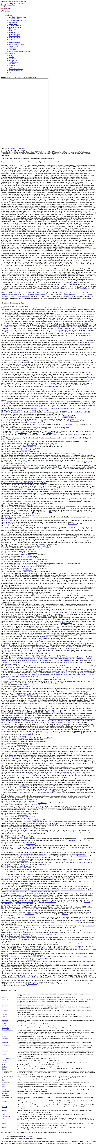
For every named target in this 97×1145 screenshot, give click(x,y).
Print (19, 77)
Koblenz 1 (23, 712)
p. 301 (74, 282)
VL (72, 336)
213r (22, 719)
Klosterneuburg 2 (30, 934)
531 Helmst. (64, 265)
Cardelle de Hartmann (52, 386)
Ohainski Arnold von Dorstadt (79, 293)
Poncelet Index (78, 412)
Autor (10, 55)
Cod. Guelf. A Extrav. (64, 282)
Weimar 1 (65, 691)
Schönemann (5, 293)
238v (25, 719)
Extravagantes (13, 24)
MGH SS (15, 633)
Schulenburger (13, 39)
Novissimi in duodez (15, 37)
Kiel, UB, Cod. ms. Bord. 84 (47, 902)
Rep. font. (92, 325)
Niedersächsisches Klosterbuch (10, 294)
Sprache (11, 67)
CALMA (21, 327)
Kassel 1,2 (70, 647)
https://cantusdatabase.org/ (24, 1018)
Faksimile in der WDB (29, 77)
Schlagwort (12, 65)
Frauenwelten (25, 296)
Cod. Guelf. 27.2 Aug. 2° (58, 286)
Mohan (80, 333)
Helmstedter (12, 29)
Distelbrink (28, 336)
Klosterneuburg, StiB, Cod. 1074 (49, 934)
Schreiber (11, 57)
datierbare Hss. (13, 60)
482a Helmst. (54, 265)
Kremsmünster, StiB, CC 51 (77, 840)
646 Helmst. (4, 330)
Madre (43, 336)
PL (55, 325)
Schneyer (76, 325)
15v (68, 286)
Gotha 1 (91, 245)
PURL (10, 8)
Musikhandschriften (14, 42)
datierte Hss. (12, 58)
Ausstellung (12, 74)
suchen (30, 1137)
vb (10, 719)
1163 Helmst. (16, 719)
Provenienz (12, 63)
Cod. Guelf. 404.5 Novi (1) (66, 379)
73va (74, 635)
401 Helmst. (83, 328)
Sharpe (6, 327)
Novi (10, 30)
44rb (7, 719)
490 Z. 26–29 (52, 772)
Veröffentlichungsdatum (16, 69)
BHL (46, 410)
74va (66, 635)
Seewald (19, 369)
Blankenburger (13, 22)
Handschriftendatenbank (8, 5)
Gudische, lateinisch (15, 27)
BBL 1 (92, 336)
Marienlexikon (58, 336)
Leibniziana (12, 48)
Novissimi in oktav (14, 36)
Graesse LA (42, 854)
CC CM (43, 357)
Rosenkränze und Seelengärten (36, 294)
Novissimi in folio (14, 32)
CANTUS (64, 623)
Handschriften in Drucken (16, 44)
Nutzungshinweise (60, 1143)
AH (90, 726)
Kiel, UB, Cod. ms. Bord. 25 (54, 710)
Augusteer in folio (14, 19)
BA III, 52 (83, 288)
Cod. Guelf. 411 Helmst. (42, 265)
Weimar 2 (21, 897)
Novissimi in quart (14, 34)
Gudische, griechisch (15, 25)
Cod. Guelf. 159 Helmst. (63, 328)
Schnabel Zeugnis (55, 279)
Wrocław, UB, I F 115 (61, 673)
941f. (32, 633)
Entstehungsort (13, 62)
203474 (69, 623)
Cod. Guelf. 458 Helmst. (46, 330)
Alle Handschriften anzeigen (17, 17)
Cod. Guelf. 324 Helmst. (53, 635)
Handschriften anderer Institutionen (19, 51)
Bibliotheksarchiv (14, 46)
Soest (64, 977)
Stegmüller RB (16, 336)
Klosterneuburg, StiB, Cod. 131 (10, 934)
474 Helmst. (65, 330)
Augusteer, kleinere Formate (17, 20)
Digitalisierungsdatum (15, 70)
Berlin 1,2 (90, 932)
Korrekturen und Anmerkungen (15, 148)
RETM (87, 330)
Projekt (11, 72)
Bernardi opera (41, 633)
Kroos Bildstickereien (39, 293)
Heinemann (22, 293)
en (4, 6)
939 (23, 633)
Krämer (62, 293)
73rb (62, 635)
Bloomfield (43, 722)
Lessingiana (12, 49)
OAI (10, 77)
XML (15, 77)
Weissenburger (13, 41)
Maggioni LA (78, 854)
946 (26, 633)
